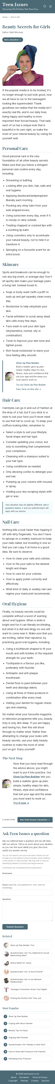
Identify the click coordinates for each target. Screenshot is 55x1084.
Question (6, 899)
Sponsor (45, 1080)
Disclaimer (24, 1077)
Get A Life (15, 17)
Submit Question (15, 927)
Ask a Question (11, 40)
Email (23, 886)
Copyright (13, 1080)
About (13, 1077)
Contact (35, 1080)
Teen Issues (15, 4)
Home (5, 17)
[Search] (45, 6)
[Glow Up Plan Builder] (6, 784)
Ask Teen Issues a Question (33, 819)
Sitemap (24, 1080)
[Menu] (50, 6)
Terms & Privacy (39, 1077)
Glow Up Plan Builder (27, 363)
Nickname (7, 873)
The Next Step (12, 758)
